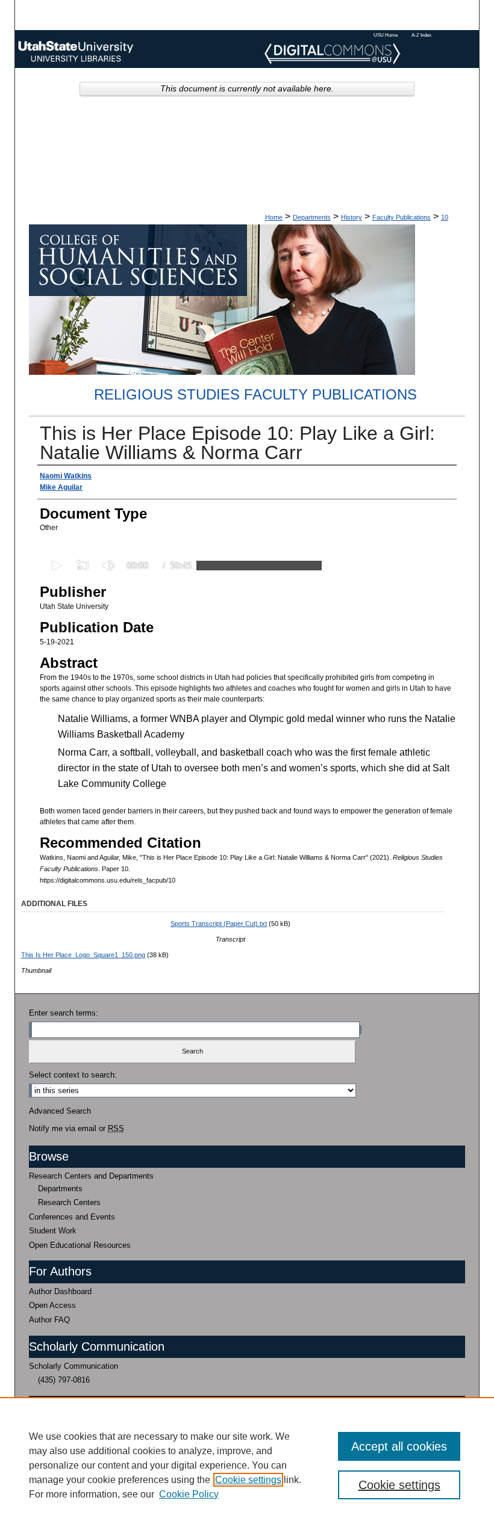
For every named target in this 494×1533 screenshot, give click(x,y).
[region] (247, 1465)
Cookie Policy (189, 1494)
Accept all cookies (399, 1446)
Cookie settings (248, 1480)
